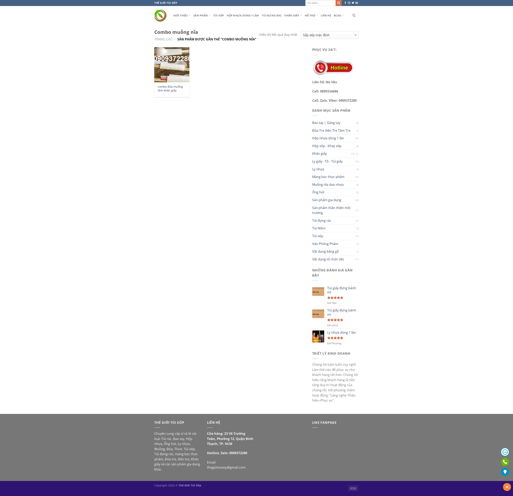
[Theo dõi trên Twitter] (353, 3)
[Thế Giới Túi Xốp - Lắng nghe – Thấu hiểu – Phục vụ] (160, 15)
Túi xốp (218, 15)
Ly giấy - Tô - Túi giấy (327, 161)
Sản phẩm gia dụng (326, 200)
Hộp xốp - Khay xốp (326, 146)
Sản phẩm (200, 15)
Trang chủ (163, 39)
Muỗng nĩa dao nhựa (328, 184)
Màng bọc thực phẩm (328, 177)
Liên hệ (326, 15)
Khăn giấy (291, 15)
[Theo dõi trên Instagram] (349, 3)
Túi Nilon (319, 228)
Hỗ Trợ (310, 15)
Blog (337, 15)
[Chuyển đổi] (357, 153)
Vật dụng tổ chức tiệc (328, 259)
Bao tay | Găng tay (326, 122)
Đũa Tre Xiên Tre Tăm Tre (331, 130)
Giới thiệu (180, 15)
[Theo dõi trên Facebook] (345, 3)
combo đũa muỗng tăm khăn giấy (170, 88)
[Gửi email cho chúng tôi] (356, 3)
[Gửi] (339, 3)
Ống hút (318, 192)
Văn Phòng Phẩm (325, 244)
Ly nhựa (318, 169)
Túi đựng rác (272, 15)
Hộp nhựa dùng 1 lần (243, 15)
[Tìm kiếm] (353, 15)
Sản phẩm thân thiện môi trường (331, 210)
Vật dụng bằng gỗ (325, 251)
